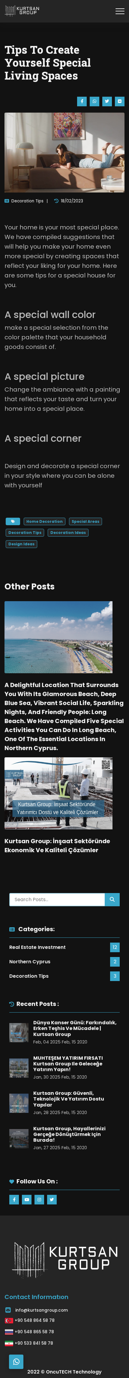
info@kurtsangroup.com (41, 1310)
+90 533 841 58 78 (34, 1343)
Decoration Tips (27, 201)
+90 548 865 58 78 (34, 1332)
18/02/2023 (72, 201)
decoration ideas (68, 532)
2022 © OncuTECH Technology (64, 1371)
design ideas (21, 544)
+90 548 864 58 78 (35, 1320)
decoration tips (24, 532)
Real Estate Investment (37, 947)
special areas (85, 521)
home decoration (44, 521)
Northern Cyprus (29, 961)
